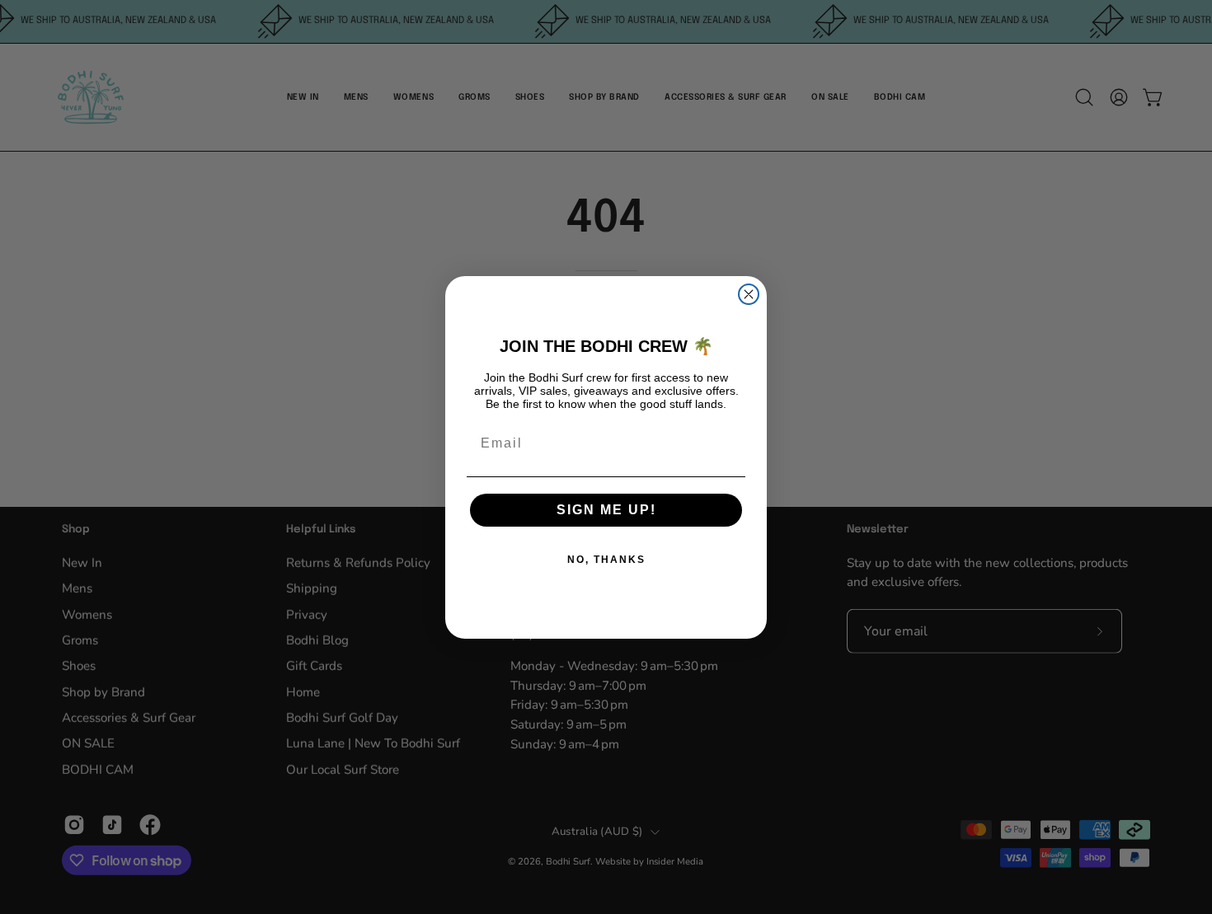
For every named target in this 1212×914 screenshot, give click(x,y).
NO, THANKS (606, 559)
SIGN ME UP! (606, 510)
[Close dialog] (749, 294)
